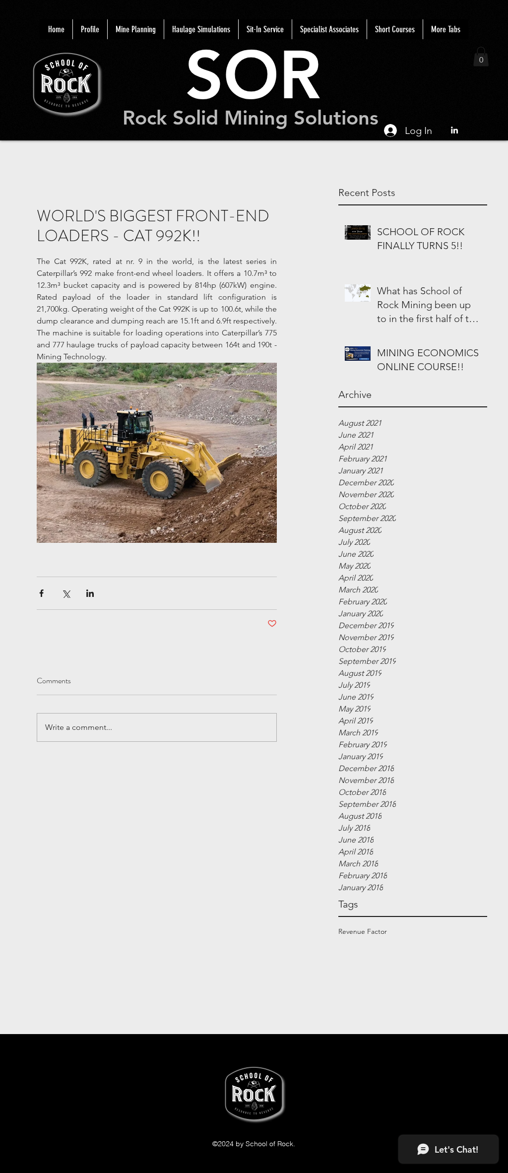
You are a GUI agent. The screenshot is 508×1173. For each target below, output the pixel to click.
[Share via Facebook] (41, 593)
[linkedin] (454, 130)
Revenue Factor (362, 931)
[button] (481, 56)
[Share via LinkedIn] (90, 593)
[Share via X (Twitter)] (65, 593)
